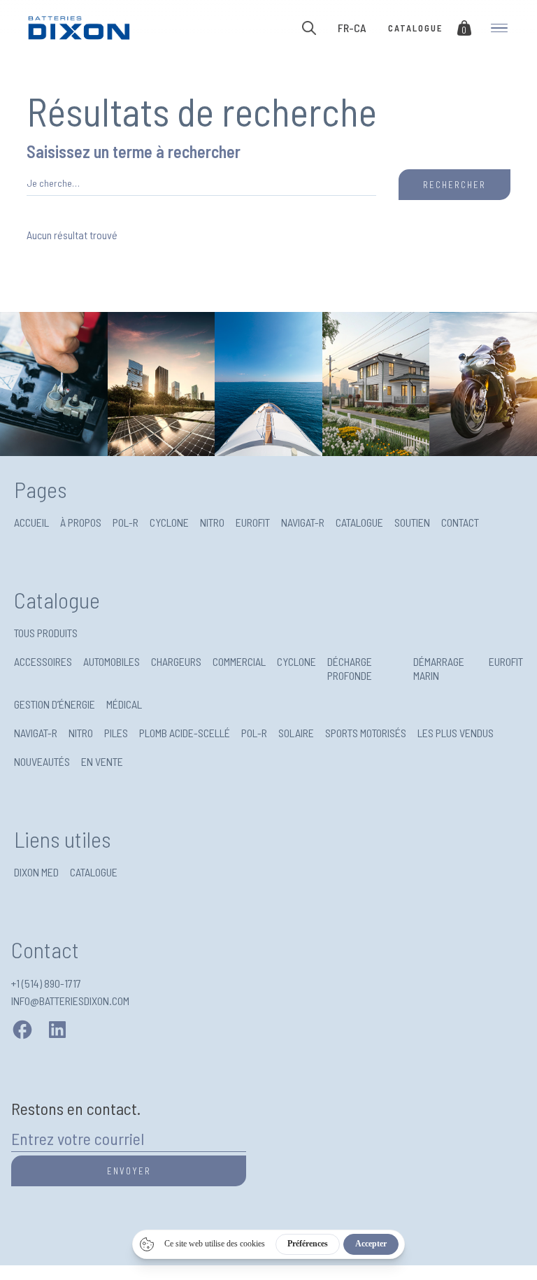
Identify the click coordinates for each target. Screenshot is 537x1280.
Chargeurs (176, 661)
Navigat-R (35, 732)
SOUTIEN (412, 522)
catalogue (415, 28)
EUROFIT (253, 522)
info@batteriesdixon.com (70, 1000)
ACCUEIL (31, 522)
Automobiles (111, 661)
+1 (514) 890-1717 (46, 983)
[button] (352, 28)
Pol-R (254, 732)
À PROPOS (80, 522)
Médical (124, 704)
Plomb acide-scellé (184, 732)
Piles (116, 732)
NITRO (212, 522)
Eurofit (506, 661)
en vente (102, 761)
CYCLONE (169, 522)
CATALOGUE (359, 522)
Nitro (81, 732)
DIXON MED (36, 872)
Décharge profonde (349, 668)
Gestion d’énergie (54, 704)
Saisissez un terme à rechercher (134, 153)
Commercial (239, 661)
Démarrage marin (438, 668)
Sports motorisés (365, 732)
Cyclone (296, 661)
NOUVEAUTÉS (42, 761)
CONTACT (460, 522)
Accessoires (43, 661)
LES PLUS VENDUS (455, 732)
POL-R (125, 522)
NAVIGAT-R (302, 522)
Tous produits (46, 632)
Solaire (296, 732)
